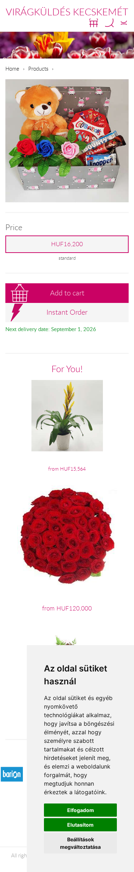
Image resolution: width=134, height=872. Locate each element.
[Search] (109, 23)
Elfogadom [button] (80, 810)
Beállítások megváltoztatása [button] (80, 843)
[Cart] (93, 23)
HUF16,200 (67, 244)
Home (12, 68)
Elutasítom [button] (80, 825)
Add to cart (67, 293)
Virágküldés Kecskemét (67, 11)
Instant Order (67, 312)
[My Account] (124, 23)
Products (38, 68)
